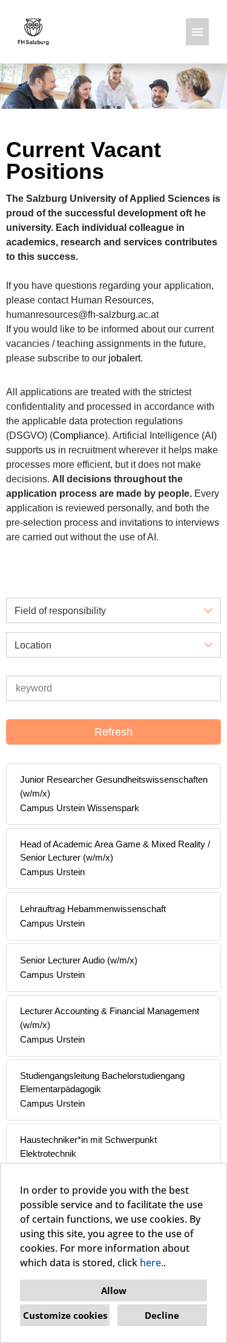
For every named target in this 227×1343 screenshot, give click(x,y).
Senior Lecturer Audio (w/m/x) (78, 960)
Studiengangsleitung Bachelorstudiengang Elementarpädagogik (102, 1082)
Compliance (79, 435)
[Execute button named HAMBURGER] (197, 31)
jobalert (124, 358)
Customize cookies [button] (65, 1315)
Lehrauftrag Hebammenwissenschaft (93, 909)
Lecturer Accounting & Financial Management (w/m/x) (109, 1018)
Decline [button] (162, 1315)
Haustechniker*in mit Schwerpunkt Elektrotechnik (88, 1146)
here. (151, 1262)
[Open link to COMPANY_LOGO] (33, 31)
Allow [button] (114, 1290)
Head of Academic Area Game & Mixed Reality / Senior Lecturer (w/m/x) (115, 851)
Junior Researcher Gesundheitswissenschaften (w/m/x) (114, 786)
